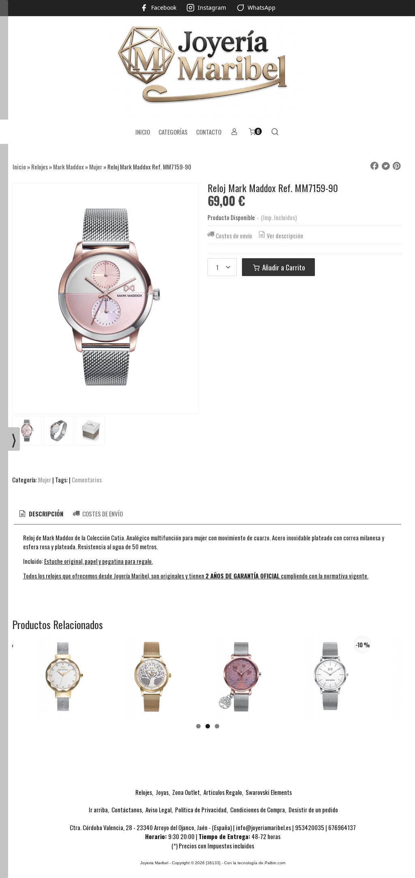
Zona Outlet (186, 792)
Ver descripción (285, 235)
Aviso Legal (158, 809)
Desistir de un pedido (313, 809)
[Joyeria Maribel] (207, 68)
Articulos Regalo (222, 792)
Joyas (162, 792)
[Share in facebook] (374, 166)
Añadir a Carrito (283, 267)
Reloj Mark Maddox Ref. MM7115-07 (330, 685)
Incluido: (33, 561)
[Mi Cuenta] (234, 131)
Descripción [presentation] (45, 513)
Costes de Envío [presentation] (102, 513)
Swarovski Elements (269, 792)
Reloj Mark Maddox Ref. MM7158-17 (63, 685)
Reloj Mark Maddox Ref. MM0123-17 (241, 685)
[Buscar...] (275, 131)
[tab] (40, 514)
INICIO (142, 131)
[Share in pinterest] (396, 166)
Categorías (173, 131)
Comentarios (87, 479)
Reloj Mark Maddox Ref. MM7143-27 (152, 685)
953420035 (309, 827)
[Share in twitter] (385, 166)
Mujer (44, 479)
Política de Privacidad (201, 809)
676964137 (342, 827)
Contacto (208, 131)
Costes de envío (234, 235)
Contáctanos (126, 809)
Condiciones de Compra (257, 809)
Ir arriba (98, 809)
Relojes (143, 792)
